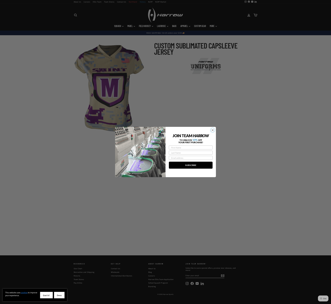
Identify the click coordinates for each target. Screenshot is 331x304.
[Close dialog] (212, 130)
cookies (24, 292)
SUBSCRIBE (190, 165)
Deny (59, 295)
